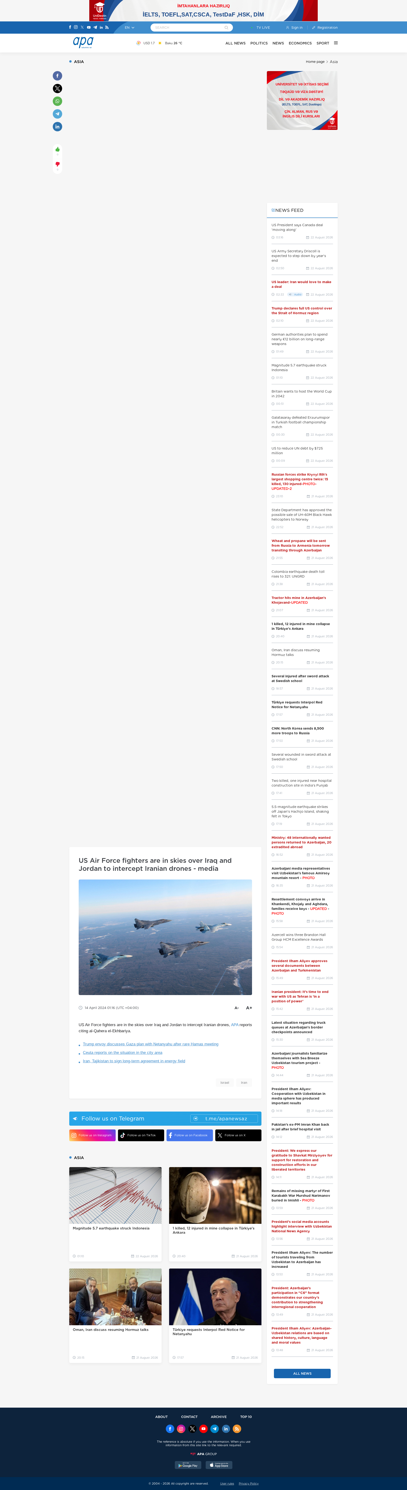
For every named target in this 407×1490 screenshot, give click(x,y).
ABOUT (161, 1417)
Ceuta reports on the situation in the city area (122, 1052)
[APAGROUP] (203, 1454)
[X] (82, 27)
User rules (227, 1483)
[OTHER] (333, 43)
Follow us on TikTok (141, 1135)
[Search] (226, 28)
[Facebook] (70, 27)
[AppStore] (219, 1465)
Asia (334, 62)
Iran (244, 1082)
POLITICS (259, 43)
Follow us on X (235, 1135)
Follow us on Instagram (95, 1135)
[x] (192, 1429)
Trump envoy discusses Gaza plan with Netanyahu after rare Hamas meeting (150, 1044)
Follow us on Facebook (191, 1135)
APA (234, 1025)
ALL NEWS (235, 43)
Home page (315, 62)
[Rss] (107, 27)
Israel (224, 1082)
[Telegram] (95, 27)
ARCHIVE (219, 1417)
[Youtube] (89, 27)
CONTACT (189, 1417)
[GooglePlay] (188, 1465)
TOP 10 (246, 1417)
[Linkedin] (101, 27)
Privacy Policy (249, 1483)
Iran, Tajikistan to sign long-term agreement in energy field (134, 1061)
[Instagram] (76, 27)
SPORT (323, 43)
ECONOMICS (300, 43)
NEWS (278, 43)
